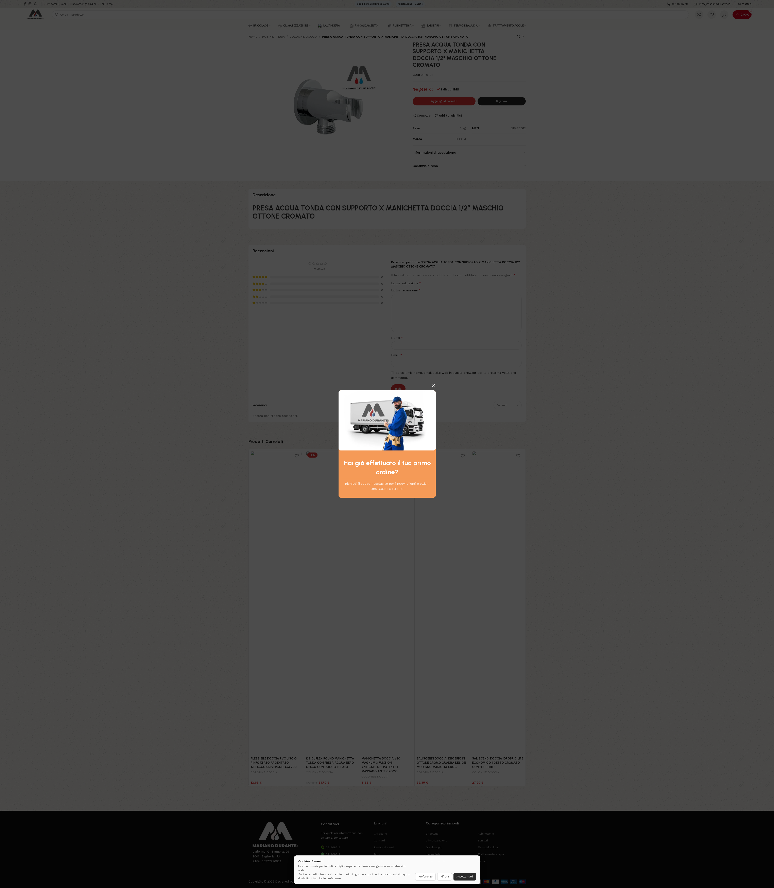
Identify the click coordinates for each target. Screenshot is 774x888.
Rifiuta (444, 876)
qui (405, 874)
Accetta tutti (465, 876)
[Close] (434, 385)
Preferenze (425, 876)
